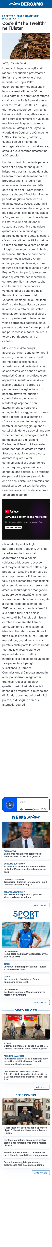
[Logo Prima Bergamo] (26, 4)
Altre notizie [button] (40, 905)
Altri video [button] (41, 1087)
